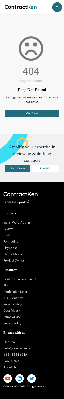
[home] (20, 7)
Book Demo (18, 168)
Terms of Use (12, 317)
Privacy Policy (12, 323)
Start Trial (45, 168)
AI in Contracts (13, 298)
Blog (6, 285)
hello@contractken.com (19, 348)
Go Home (32, 113)
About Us (9, 367)
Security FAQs (12, 304)
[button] (57, 7)
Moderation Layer (15, 291)
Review (8, 229)
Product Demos (14, 260)
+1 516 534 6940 (15, 354)
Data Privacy (11, 310)
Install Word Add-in (16, 222)
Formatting (10, 241)
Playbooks (10, 247)
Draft (6, 235)
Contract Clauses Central (19, 279)
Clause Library (12, 254)
